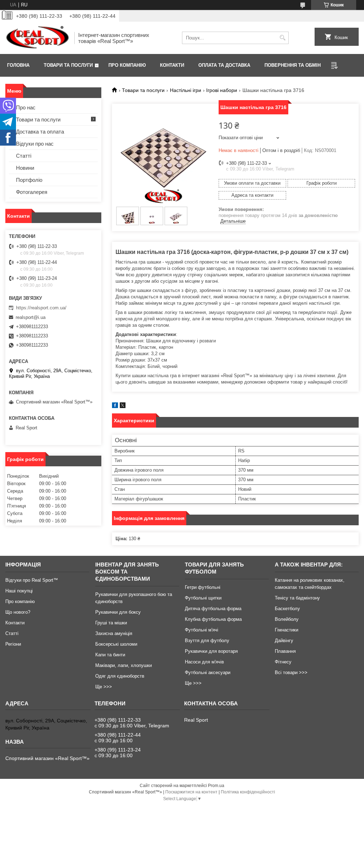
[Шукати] (282, 38)
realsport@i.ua (31, 317)
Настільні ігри (185, 90)
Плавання (285, 651)
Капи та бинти (110, 654)
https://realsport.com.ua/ (41, 307)
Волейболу (287, 619)
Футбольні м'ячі (201, 630)
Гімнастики (286, 630)
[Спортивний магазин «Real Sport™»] (37, 37)
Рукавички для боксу (118, 612)
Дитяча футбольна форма (213, 608)
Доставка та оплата (40, 132)
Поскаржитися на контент (191, 792)
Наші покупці (19, 590)
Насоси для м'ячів (204, 661)
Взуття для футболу (207, 640)
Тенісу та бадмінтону (297, 598)
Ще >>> (103, 686)
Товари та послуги (68, 65)
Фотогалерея (31, 192)
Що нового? (17, 612)
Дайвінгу (284, 640)
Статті (23, 156)
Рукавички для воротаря (211, 651)
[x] (122, 406)
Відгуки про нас (35, 144)
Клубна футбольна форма (213, 619)
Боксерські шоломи (116, 644)
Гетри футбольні (202, 587)
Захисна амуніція (113, 633)
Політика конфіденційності (248, 792)
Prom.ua (216, 785)
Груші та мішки (111, 622)
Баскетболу (287, 608)
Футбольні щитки (203, 598)
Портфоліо (29, 180)
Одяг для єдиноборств (119, 676)
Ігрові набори (221, 90)
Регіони (13, 644)
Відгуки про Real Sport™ (31, 580)
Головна (18, 65)
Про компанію (127, 65)
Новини (25, 168)
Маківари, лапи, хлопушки (123, 665)
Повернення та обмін (292, 65)
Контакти (172, 65)
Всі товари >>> (291, 672)
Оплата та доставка (224, 65)
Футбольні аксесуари (207, 672)
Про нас (26, 107)
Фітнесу (283, 661)
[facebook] (115, 406)
